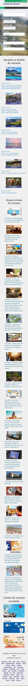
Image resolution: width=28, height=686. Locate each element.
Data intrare (6, 19)
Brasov (8, 665)
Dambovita (12, 669)
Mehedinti (6, 674)
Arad (14, 661)
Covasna (5, 669)
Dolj (18, 669)
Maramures (20, 672)
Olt (22, 674)
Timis (17, 678)
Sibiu (22, 676)
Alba (9, 661)
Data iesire (6, 25)
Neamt (18, 674)
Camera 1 (6, 37)
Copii (4, 46)
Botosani (18, 663)
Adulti (5, 40)
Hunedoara (21, 671)
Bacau (23, 661)
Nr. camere (6, 31)
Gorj (9, 671)
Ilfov (14, 672)
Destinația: (6, 12)
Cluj (14, 667)
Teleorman (12, 678)
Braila (24, 663)
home (2, 7)
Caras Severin (8, 667)
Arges (18, 661)
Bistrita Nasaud (10, 663)
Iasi (11, 672)
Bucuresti (4, 661)
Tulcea (22, 678)
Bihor (3, 663)
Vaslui (13, 680)
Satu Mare (16, 676)
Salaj (10, 676)
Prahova (5, 676)
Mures (12, 674)
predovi (24, 1)
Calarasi (19, 665)
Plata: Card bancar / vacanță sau (16, 1)
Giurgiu (4, 671)
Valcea (8, 680)
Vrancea (18, 680)
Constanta (20, 667)
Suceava (4, 678)
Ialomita (6, 672)
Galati (22, 669)
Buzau (13, 665)
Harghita (14, 671)
